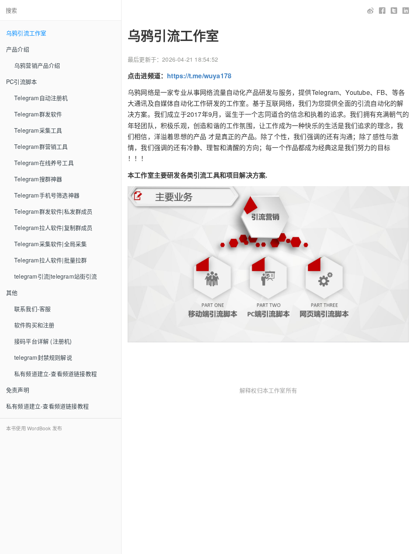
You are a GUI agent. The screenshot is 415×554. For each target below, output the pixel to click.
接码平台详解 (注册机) (43, 341)
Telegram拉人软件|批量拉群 (50, 260)
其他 (11, 292)
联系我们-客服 (32, 309)
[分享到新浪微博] (370, 10)
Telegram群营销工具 (41, 146)
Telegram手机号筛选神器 (46, 195)
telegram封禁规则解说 (43, 357)
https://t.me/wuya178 (199, 75)
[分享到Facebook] (382, 10)
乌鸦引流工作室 (26, 33)
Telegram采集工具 (38, 130)
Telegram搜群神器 (38, 179)
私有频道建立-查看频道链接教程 (55, 373)
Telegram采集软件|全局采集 (50, 244)
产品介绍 (17, 49)
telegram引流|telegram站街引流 (55, 276)
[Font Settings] (151, 10)
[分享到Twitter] (394, 10)
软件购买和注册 (34, 325)
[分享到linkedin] (405, 10)
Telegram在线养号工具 (44, 163)
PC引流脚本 (21, 81)
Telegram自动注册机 (41, 98)
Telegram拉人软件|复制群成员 (53, 227)
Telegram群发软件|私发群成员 (53, 211)
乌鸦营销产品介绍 (37, 65)
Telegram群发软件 (38, 114)
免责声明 (17, 390)
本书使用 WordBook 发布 (34, 428)
